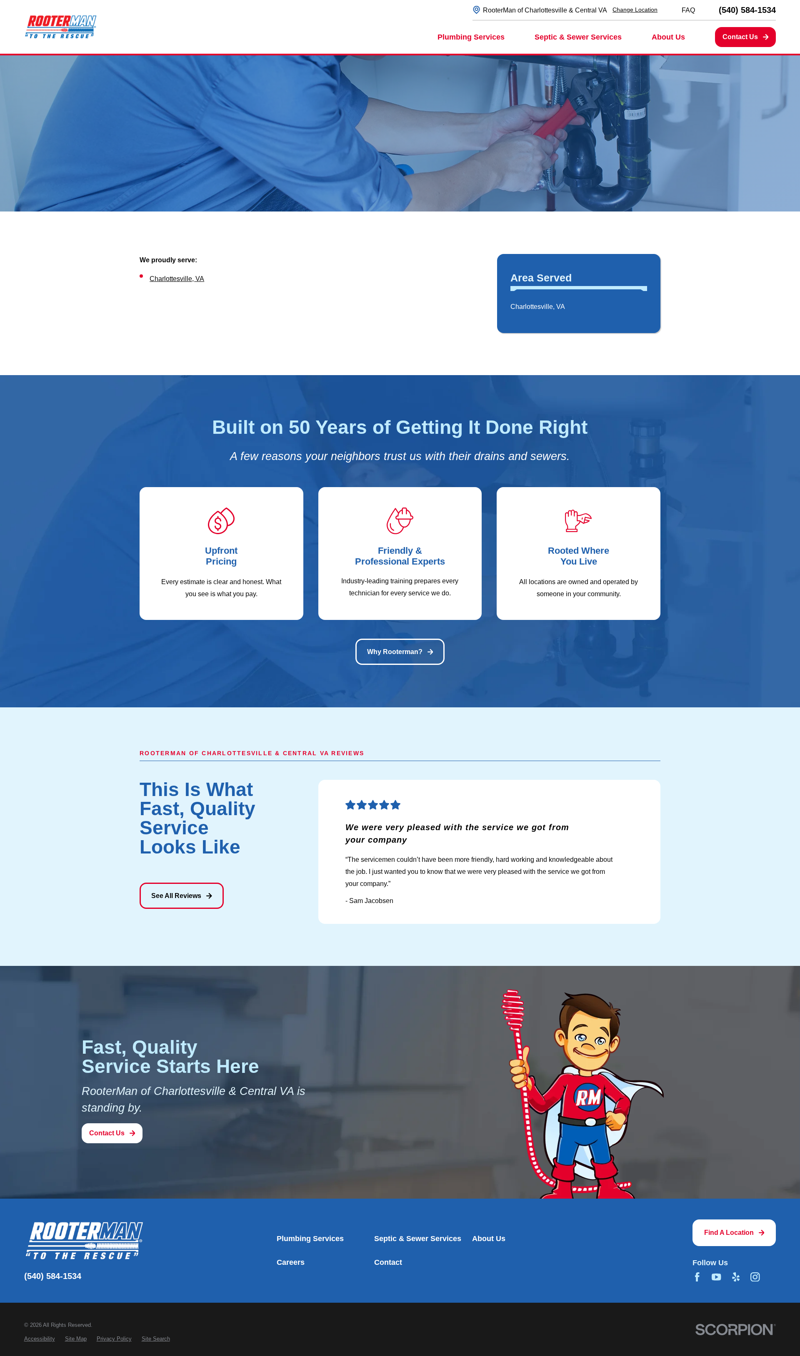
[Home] (60, 27)
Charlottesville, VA (177, 278)
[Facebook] (697, 1276)
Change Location (635, 9)
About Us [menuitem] (668, 37)
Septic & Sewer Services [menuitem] (578, 37)
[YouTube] (716, 1276)
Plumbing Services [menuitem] (471, 37)
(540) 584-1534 (747, 10)
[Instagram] (755, 1276)
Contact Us (740, 36)
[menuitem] (578, 307)
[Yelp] (735, 1276)
